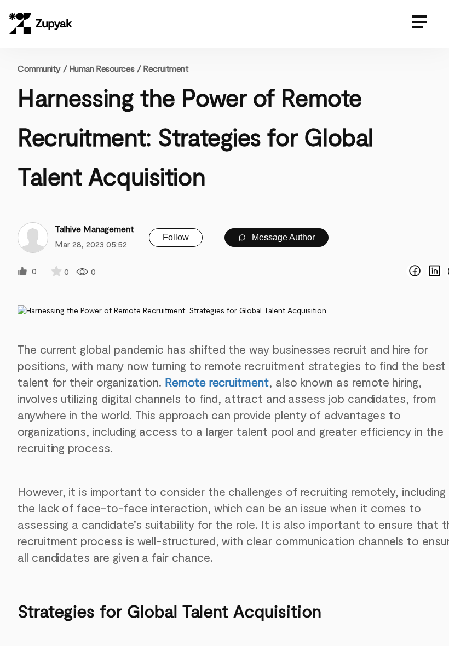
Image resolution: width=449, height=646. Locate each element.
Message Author (282, 237)
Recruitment (165, 68)
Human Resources (101, 68)
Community (42, 68)
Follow (176, 237)
